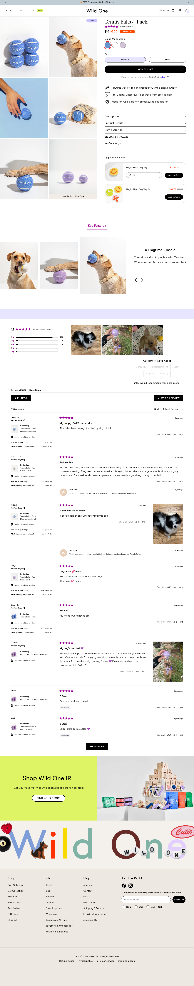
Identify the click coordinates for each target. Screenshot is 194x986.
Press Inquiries (53, 908)
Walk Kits (12, 897)
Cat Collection (15, 891)
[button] (21, 11)
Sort (157, 409)
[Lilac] (123, 45)
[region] (117, 340)
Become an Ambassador (58, 926)
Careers (49, 902)
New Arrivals (14, 902)
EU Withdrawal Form (94, 914)
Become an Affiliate (56, 920)
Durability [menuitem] (141, 367)
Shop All (12, 920)
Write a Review (171, 399)
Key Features (97, 225)
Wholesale (51, 914)
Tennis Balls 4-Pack (28, 430)
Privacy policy (85, 961)
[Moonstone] (108, 45)
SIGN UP (179, 899)
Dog (21, 10)
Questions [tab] (35, 390)
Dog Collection (16, 885)
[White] (115, 45)
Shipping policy (126, 961)
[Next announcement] (188, 2)
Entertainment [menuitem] (160, 367)
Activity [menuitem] (163, 373)
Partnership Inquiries (56, 931)
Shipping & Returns (93, 908)
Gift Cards (13, 914)
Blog (47, 891)
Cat (33, 10)
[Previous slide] (136, 280)
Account (88, 885)
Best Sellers (14, 908)
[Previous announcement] (5, 2)
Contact (87, 891)
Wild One (94, 956)
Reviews (49, 897)
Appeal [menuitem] (150, 373)
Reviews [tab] (18, 390)
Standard (125, 60)
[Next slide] (141, 280)
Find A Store (90, 902)
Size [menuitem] (176, 367)
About (48, 885)
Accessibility (90, 920)
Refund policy (67, 961)
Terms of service (105, 961)
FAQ (85, 897)
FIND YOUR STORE (48, 798)
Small (167, 60)
